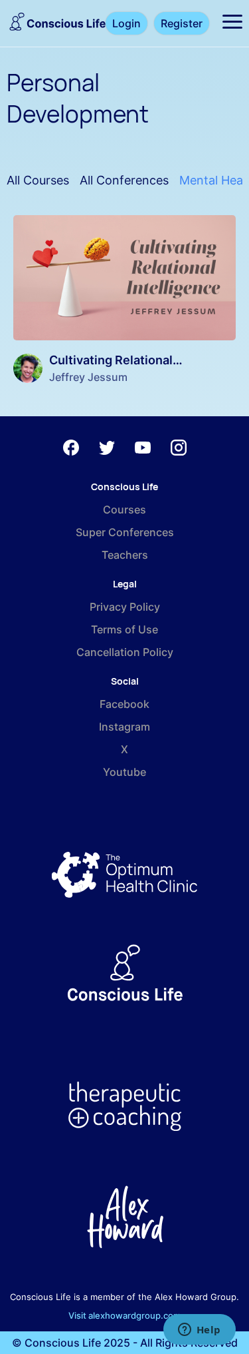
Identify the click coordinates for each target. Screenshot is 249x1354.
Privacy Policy (125, 606)
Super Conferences (125, 532)
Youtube (124, 772)
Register (182, 23)
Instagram (124, 726)
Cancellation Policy (124, 652)
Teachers (125, 554)
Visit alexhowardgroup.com (124, 1315)
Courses (124, 509)
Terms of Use (124, 629)
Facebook (124, 704)
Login (126, 23)
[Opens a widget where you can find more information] (199, 1330)
